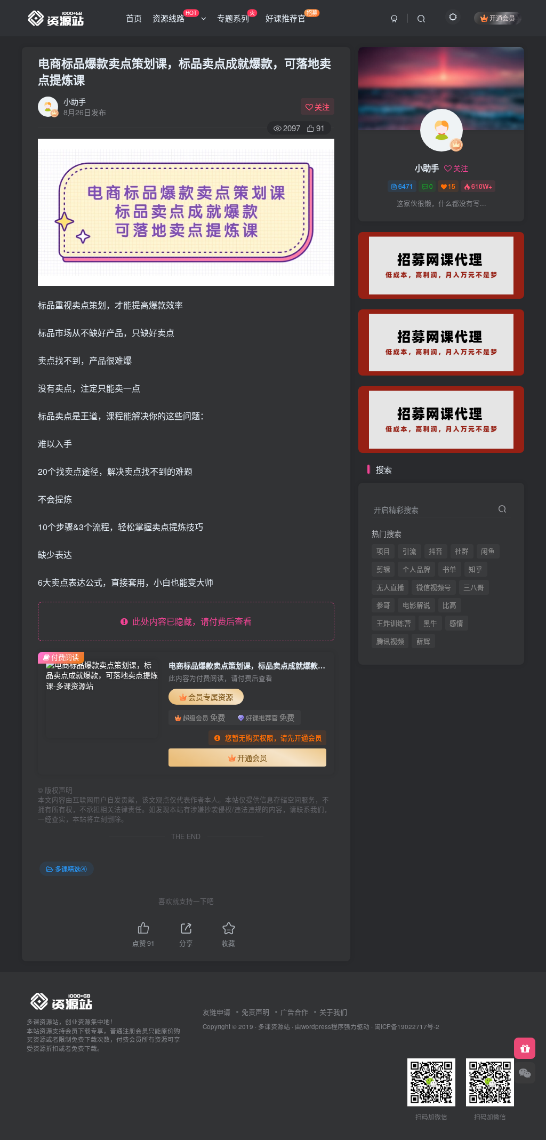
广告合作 (294, 1012)
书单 (449, 569)
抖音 (436, 551)
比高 (449, 605)
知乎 (476, 569)
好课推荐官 (291, 16)
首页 (134, 17)
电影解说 (416, 605)
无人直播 (390, 587)
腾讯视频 (390, 224)
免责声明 (255, 1012)
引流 (409, 551)
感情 (456, 623)
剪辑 (383, 569)
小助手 (74, 101)
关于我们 (333, 1012)
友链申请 (216, 1012)
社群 (462, 551)
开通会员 (502, 17)
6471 (405, 185)
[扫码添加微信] (524, 1072)
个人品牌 (416, 569)
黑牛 (430, 623)
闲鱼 (488, 551)
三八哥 (473, 587)
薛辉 (423, 224)
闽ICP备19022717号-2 (406, 1026)
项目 (383, 551)
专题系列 (236, 16)
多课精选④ (71, 868)
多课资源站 (274, 1026)
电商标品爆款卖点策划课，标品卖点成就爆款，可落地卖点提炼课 (184, 71)
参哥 (383, 605)
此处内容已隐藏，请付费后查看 (190, 621)
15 (451, 185)
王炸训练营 (393, 623)
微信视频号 (433, 587)
